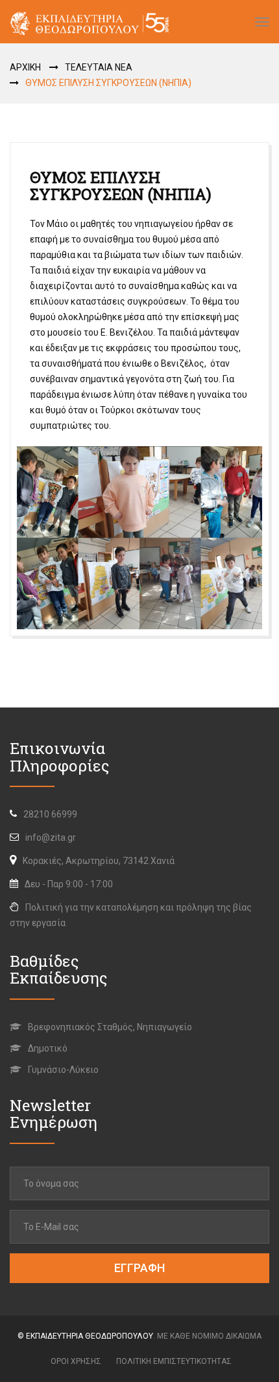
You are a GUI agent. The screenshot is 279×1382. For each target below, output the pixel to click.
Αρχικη (25, 67)
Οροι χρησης (76, 1361)
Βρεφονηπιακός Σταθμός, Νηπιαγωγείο (109, 1027)
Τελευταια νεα (98, 67)
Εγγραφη (139, 1268)
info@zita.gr (50, 837)
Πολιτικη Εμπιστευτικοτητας (174, 1361)
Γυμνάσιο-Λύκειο (62, 1069)
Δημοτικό (46, 1048)
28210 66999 (50, 814)
